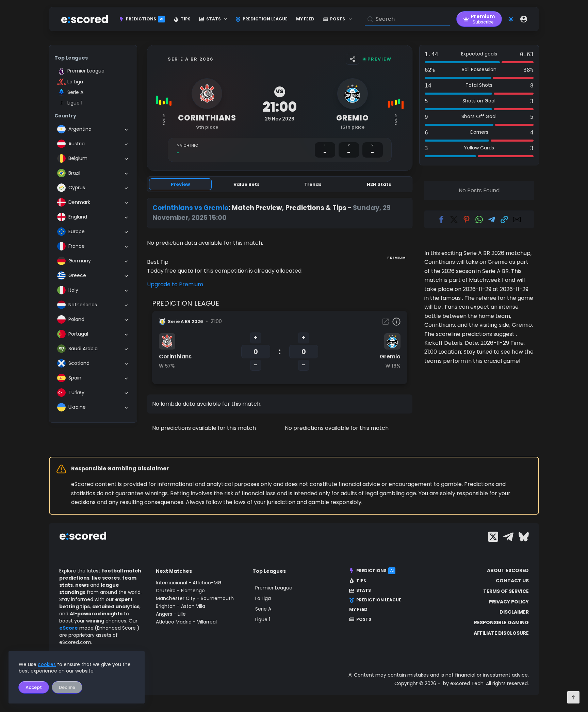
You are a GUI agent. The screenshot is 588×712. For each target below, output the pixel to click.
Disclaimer (514, 612)
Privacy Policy (509, 602)
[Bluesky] (524, 537)
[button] (441, 219)
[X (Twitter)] (493, 537)
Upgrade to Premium (175, 284)
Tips (186, 19)
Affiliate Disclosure (501, 633)
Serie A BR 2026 (191, 59)
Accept (34, 687)
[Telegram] (508, 537)
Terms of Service (506, 591)
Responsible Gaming (501, 622)
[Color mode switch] (510, 19)
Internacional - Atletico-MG (189, 582)
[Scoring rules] (396, 322)
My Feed (305, 19)
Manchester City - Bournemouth (195, 598)
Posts (337, 19)
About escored (508, 570)
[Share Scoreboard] (352, 59)
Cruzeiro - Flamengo (180, 590)
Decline (67, 687)
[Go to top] (573, 697)
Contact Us (512, 581)
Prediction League (265, 19)
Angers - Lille (171, 614)
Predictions (144, 19)
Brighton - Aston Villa (180, 606)
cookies (47, 664)
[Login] (523, 19)
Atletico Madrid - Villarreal (186, 621)
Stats (213, 19)
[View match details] (385, 322)
